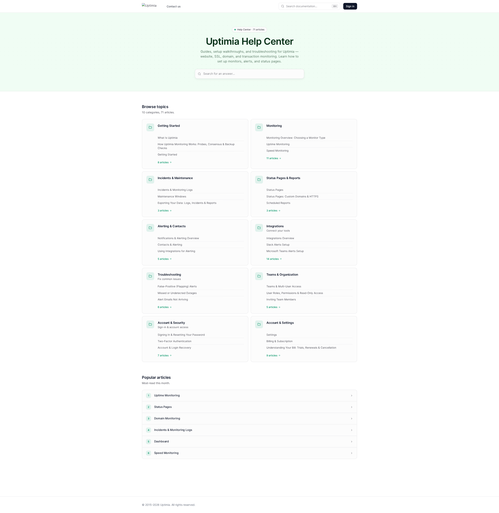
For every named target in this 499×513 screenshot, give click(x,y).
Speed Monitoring (277, 150)
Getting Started (167, 154)
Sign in (350, 6)
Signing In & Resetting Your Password (181, 334)
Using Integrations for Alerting (176, 251)
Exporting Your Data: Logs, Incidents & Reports (187, 202)
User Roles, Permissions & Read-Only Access (294, 293)
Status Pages (274, 189)
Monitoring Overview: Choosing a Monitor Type (295, 137)
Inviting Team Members (281, 299)
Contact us (174, 6)
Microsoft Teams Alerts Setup (285, 251)
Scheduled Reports (278, 202)
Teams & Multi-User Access (283, 286)
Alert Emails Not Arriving (173, 299)
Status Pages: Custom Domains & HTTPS (292, 196)
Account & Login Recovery (174, 347)
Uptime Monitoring (277, 144)
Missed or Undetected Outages (177, 293)
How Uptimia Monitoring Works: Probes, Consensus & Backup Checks (196, 146)
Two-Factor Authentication (174, 341)
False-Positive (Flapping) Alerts (177, 286)
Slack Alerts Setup (277, 244)
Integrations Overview (280, 238)
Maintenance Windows (172, 196)
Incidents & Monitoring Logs (175, 189)
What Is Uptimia (168, 137)
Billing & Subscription (279, 341)
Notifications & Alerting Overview (178, 238)
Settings (271, 334)
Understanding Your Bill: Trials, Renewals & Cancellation (301, 347)
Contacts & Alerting (170, 244)
